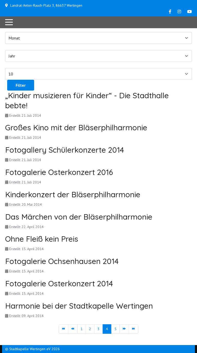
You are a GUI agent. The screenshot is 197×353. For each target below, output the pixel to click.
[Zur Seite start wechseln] (63, 329)
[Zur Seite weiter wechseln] (124, 329)
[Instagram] (179, 11)
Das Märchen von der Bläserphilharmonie (78, 217)
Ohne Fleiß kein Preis (41, 239)
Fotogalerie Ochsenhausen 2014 (62, 261)
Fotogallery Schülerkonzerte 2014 (64, 150)
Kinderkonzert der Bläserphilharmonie (72, 194)
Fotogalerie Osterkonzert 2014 (59, 283)
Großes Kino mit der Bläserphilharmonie (76, 127)
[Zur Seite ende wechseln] (133, 329)
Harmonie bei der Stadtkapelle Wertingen (79, 306)
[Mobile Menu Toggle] (9, 22)
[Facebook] (170, 11)
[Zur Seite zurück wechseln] (72, 329)
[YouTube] (189, 11)
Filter (21, 85)
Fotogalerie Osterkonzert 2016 (59, 172)
